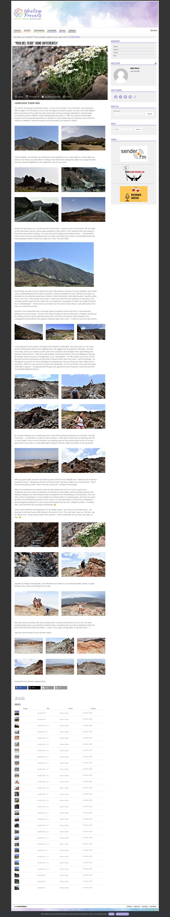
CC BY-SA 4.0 (87, 713)
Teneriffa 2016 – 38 (42, 725)
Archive (115, 52)
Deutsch (153, 30)
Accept (111, 914)
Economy (52, 30)
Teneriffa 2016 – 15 (42, 863)
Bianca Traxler (54, 96)
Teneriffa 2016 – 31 (42, 769)
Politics (17, 30)
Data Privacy (153, 906)
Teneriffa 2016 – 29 (42, 782)
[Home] (27, 14)
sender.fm (135, 96)
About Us (115, 49)
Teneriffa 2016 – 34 (42, 750)
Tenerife (21, 698)
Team (114, 56)
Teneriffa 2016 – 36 (42, 738)
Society (27, 30)
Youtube (115, 96)
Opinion (72, 30)
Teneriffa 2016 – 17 (42, 850)
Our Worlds (39, 30)
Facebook (120, 96)
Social (62, 30)
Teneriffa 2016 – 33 (42, 757)
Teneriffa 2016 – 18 (42, 844)
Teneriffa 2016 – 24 (42, 807)
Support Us (129, 906)
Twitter (125, 96)
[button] (21, 687)
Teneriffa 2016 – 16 (42, 856)
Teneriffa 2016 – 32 (42, 763)
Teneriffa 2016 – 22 (42, 819)
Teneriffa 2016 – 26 (42, 800)
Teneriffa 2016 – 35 (42, 744)
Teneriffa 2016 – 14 (42, 869)
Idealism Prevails (22, 906)
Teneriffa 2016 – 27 (42, 794)
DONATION (74, 37)
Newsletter (137, 906)
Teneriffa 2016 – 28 (42, 788)
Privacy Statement (122, 914)
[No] (168, 914)
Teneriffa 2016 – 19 (42, 838)
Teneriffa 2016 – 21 (42, 825)
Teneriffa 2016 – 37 (42, 732)
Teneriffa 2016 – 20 (42, 832)
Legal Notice (145, 906)
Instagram (130, 96)
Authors (115, 46)
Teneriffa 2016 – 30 (42, 775)
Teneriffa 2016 (41, 713)
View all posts (134, 71)
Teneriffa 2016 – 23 (42, 813)
